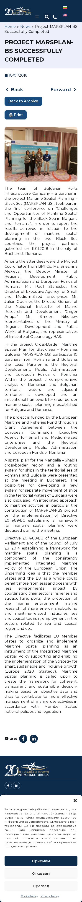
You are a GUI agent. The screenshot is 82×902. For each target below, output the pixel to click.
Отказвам (41, 873)
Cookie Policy (29, 896)
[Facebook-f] (8, 785)
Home (10, 26)
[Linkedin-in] (16, 785)
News (25, 26)
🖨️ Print (15, 115)
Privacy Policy (50, 896)
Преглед (41, 886)
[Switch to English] (65, 15)
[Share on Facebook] (23, 739)
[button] (75, 800)
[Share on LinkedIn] (34, 739)
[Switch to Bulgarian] (65, 7)
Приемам (41, 861)
